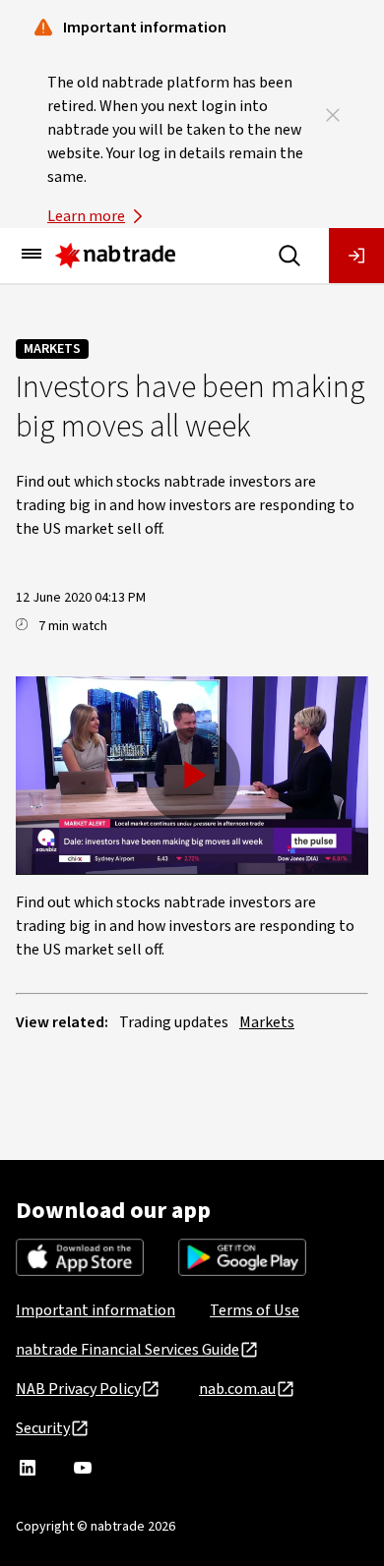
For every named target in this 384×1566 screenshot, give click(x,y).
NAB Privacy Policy (78, 1389)
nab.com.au (237, 1389)
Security (43, 1428)
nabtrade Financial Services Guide (127, 1350)
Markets (52, 349)
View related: (62, 1022)
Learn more (86, 216)
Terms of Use (254, 1310)
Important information (95, 1310)
